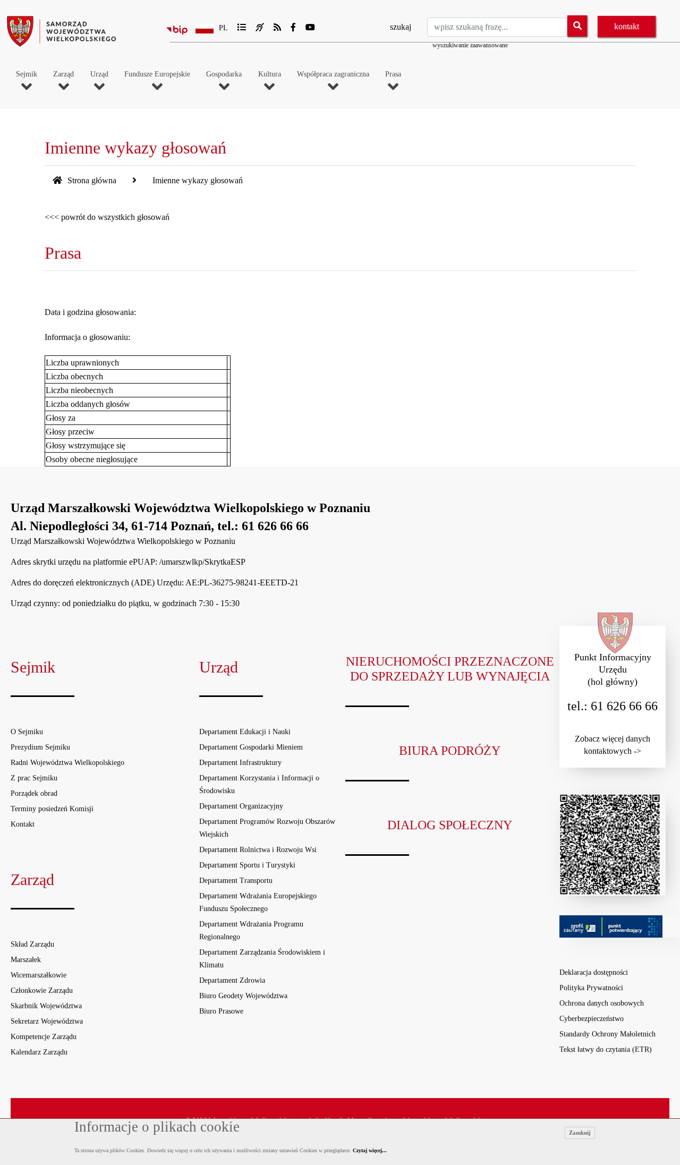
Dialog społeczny (449, 825)
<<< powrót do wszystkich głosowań (107, 217)
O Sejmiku (27, 732)
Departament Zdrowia (232, 980)
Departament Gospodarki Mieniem (251, 747)
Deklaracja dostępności (593, 972)
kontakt (626, 26)
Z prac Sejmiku (34, 778)
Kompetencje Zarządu (43, 1037)
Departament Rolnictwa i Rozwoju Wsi (258, 850)
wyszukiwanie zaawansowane (470, 45)
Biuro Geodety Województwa (243, 996)
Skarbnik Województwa (46, 1006)
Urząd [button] (99, 74)
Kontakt (23, 824)
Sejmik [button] (26, 74)
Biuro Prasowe (221, 1011)
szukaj (400, 26)
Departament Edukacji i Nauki (245, 732)
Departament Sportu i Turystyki (247, 865)
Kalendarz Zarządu (39, 1052)
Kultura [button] (269, 74)
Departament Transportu (236, 881)
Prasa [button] (393, 74)
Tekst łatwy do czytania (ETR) (605, 1049)
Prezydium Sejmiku (40, 747)
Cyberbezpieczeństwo (591, 1019)
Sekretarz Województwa (47, 1021)
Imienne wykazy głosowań (197, 180)
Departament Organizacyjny (241, 806)
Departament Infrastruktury (240, 763)
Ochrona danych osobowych (601, 1003)
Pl (223, 28)
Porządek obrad (34, 793)
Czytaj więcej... (370, 1150)
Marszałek (26, 960)
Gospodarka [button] (224, 74)
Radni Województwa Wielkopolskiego (67, 763)
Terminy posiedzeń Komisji (52, 809)
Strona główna (90, 180)
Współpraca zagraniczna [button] (333, 74)
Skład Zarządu (32, 944)
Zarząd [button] (63, 74)
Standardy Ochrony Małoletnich (607, 1034)
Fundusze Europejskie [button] (157, 74)
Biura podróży (449, 751)
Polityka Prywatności (591, 988)
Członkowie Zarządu (42, 990)
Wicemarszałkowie (38, 975)
